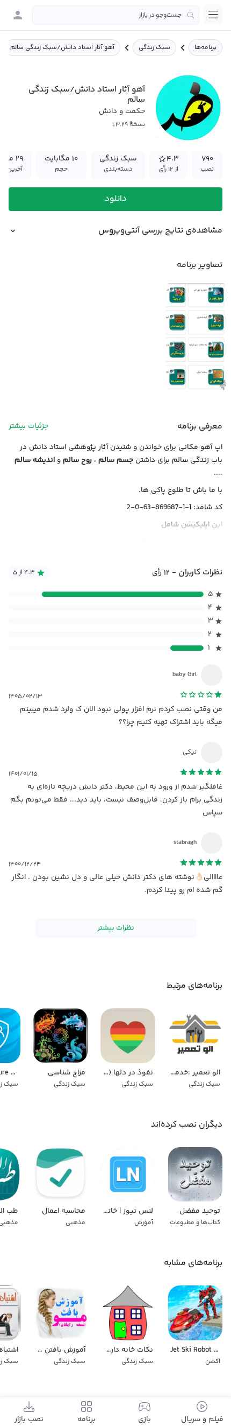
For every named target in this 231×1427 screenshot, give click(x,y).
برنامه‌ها (205, 48)
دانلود (116, 199)
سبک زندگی (154, 48)
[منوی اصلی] (213, 14)
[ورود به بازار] (17, 15)
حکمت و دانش (122, 111)
